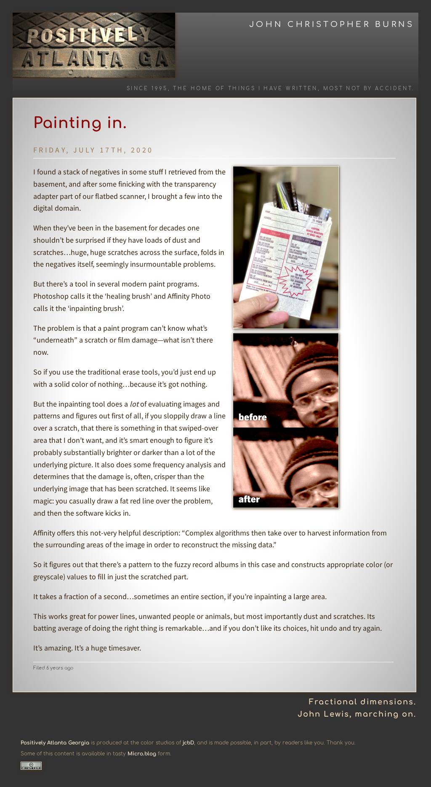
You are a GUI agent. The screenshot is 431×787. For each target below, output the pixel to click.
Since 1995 (147, 88)
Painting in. (80, 123)
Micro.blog (142, 754)
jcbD (188, 743)
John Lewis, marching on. (357, 714)
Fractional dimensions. (362, 702)
